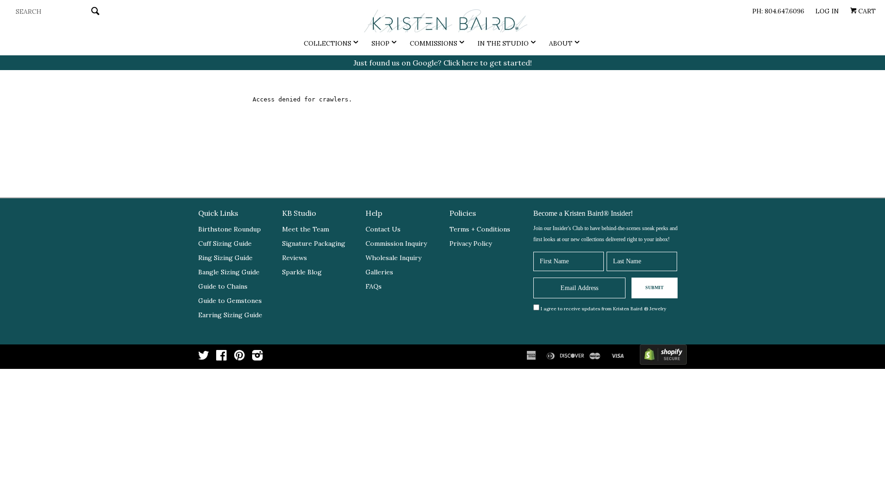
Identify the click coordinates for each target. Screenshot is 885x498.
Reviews (294, 258)
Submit (654, 287)
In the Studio (503, 43)
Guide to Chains (223, 286)
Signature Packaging (313, 243)
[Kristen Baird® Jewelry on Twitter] (203, 357)
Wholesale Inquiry (393, 258)
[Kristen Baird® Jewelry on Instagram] (257, 357)
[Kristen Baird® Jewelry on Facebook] (221, 357)
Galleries (379, 272)
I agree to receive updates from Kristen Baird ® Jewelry (603, 309)
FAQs (374, 286)
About (560, 43)
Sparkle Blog (302, 272)
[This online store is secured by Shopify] (663, 356)
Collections (327, 43)
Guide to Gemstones (230, 300)
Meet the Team (305, 229)
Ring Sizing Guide (225, 258)
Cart (866, 11)
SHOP (380, 43)
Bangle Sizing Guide (229, 272)
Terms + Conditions (479, 229)
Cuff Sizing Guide (225, 243)
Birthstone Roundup (229, 229)
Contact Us (383, 229)
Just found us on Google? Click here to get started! (443, 62)
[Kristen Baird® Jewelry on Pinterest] (239, 357)
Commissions (433, 43)
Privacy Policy (470, 243)
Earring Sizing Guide (230, 315)
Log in (827, 11)
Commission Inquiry (396, 243)
